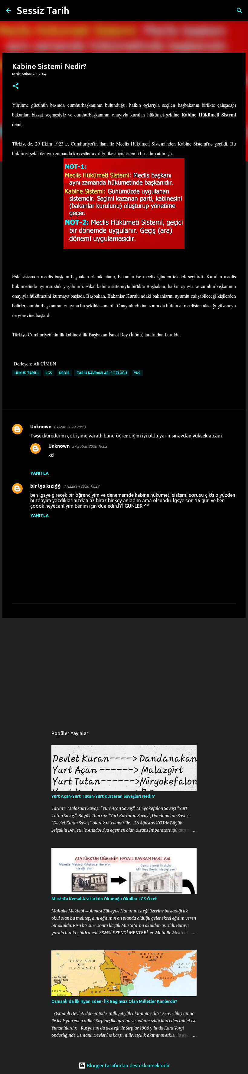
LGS (49, 373)
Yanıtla (39, 473)
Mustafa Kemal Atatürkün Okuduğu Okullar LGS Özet (104, 898)
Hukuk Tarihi (27, 373)
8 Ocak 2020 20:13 (70, 427)
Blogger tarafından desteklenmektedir (128, 1065)
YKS (137, 373)
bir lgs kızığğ (45, 486)
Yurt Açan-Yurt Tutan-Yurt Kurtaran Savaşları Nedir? (103, 796)
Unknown (40, 426)
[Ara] (77, 10)
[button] (15, 86)
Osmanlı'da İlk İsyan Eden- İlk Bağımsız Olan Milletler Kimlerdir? (114, 1001)
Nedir (64, 373)
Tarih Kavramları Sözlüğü (102, 373)
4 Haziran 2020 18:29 (81, 486)
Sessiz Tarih (43, 10)
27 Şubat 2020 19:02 (89, 446)
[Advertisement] (124, 669)
